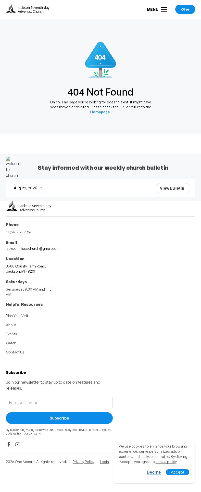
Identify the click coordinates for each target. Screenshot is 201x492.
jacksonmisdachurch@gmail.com (33, 248)
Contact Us (15, 352)
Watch (11, 343)
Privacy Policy (62, 430)
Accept (177, 472)
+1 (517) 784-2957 (19, 232)
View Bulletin (172, 188)
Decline (154, 472)
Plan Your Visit (17, 316)
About (11, 325)
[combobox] (28, 188)
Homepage (100, 112)
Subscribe (59, 418)
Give (185, 9)
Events (11, 334)
